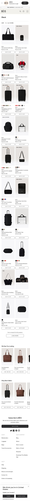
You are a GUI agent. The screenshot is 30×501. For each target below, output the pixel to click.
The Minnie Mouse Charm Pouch (21, 77)
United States (21, 496)
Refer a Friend (20, 448)
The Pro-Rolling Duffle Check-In (7, 233)
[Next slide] (29, 7)
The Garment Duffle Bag (7, 47)
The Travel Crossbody (7, 202)
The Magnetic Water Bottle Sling (8, 323)
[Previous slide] (1, 7)
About (17, 441)
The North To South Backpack (6, 139)
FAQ (3, 464)
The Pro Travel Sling (6, 263)
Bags (3, 444)
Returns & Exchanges (7, 471)
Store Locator (19, 444)
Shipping (4, 468)
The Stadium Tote (19, 232)
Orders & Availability (7, 478)
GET (25, 3)
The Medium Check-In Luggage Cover (7, 109)
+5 (24, 105)
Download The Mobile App (22, 456)
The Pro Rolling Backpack (21, 263)
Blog (17, 438)
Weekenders (5, 438)
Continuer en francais (8, 498)
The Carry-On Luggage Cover (7, 171)
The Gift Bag (18, 292)
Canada (8, 496)
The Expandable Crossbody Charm (21, 171)
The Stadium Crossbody (20, 140)
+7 (10, 167)
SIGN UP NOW (15, 426)
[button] (20, 11)
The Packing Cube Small (21, 47)
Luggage (4, 441)
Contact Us (4, 475)
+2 (10, 105)
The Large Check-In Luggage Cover (19, 109)
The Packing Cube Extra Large (20, 202)
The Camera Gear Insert (20, 321)
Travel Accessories (6, 448)
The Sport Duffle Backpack (8, 78)
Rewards (18, 451)
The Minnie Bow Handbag (7, 292)
